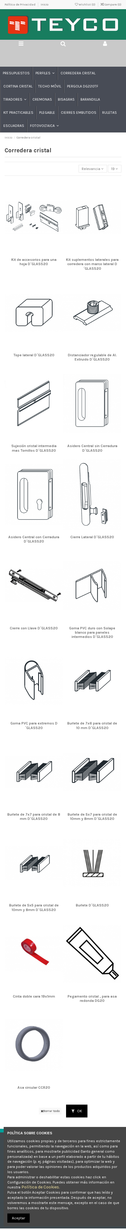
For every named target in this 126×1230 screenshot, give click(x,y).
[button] (44, 73)
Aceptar (18, 1218)
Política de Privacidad (20, 4)
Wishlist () (87, 4)
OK (79, 1111)
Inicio (44, 4)
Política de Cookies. (40, 1187)
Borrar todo (51, 1111)
